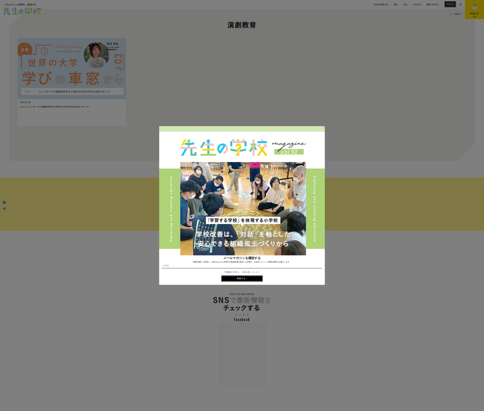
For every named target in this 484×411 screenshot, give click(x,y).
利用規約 (228, 272)
